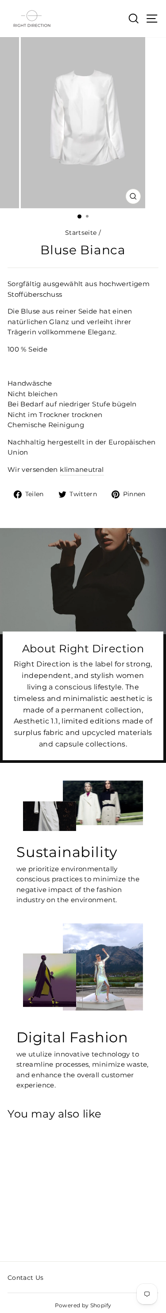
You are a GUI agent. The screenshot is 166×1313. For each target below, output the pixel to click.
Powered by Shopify (83, 1305)
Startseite (81, 232)
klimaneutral (82, 470)
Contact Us (26, 1277)
